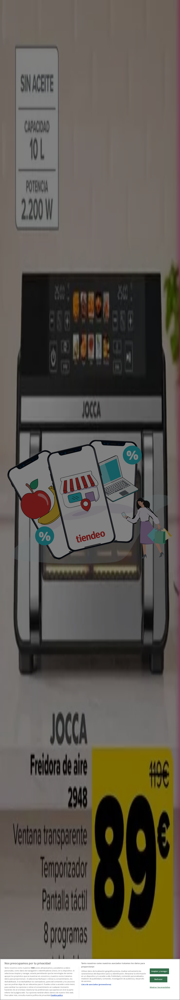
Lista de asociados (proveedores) (96, 984)
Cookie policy (57, 995)
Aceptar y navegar (159, 971)
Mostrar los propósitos (160, 987)
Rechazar (158, 979)
